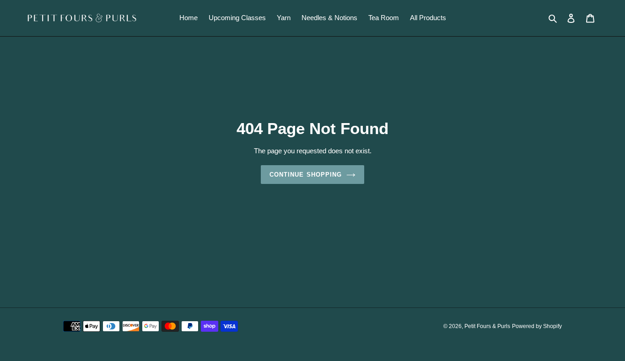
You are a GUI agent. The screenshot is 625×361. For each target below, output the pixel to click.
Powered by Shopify (537, 326)
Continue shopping (305, 174)
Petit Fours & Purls (487, 326)
